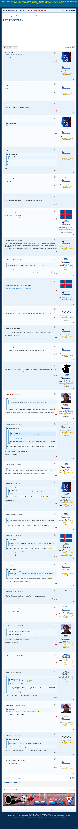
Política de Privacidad (52, 817)
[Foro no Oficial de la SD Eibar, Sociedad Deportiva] (39, 799)
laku (66, 309)
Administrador (66, 404)
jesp (66, 327)
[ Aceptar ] (39, 3)
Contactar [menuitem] (47, 810)
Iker (66, 671)
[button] (74, 47)
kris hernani (66, 654)
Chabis (66, 239)
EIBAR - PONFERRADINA (13, 20)
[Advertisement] (39, 35)
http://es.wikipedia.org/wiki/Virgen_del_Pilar (15, 552)
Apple (66, 177)
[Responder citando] (55, 53)
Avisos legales (61, 817)
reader (66, 220)
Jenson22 (66, 84)
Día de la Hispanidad (12, 269)
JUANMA (66, 734)
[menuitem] (5, 10)
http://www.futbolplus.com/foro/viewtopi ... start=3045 (18, 288)
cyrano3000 (66, 374)
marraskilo (66, 64)
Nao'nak (66, 258)
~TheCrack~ (66, 345)
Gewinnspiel (66, 423)
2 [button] (72, 47)
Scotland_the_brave (66, 606)
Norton (66, 463)
